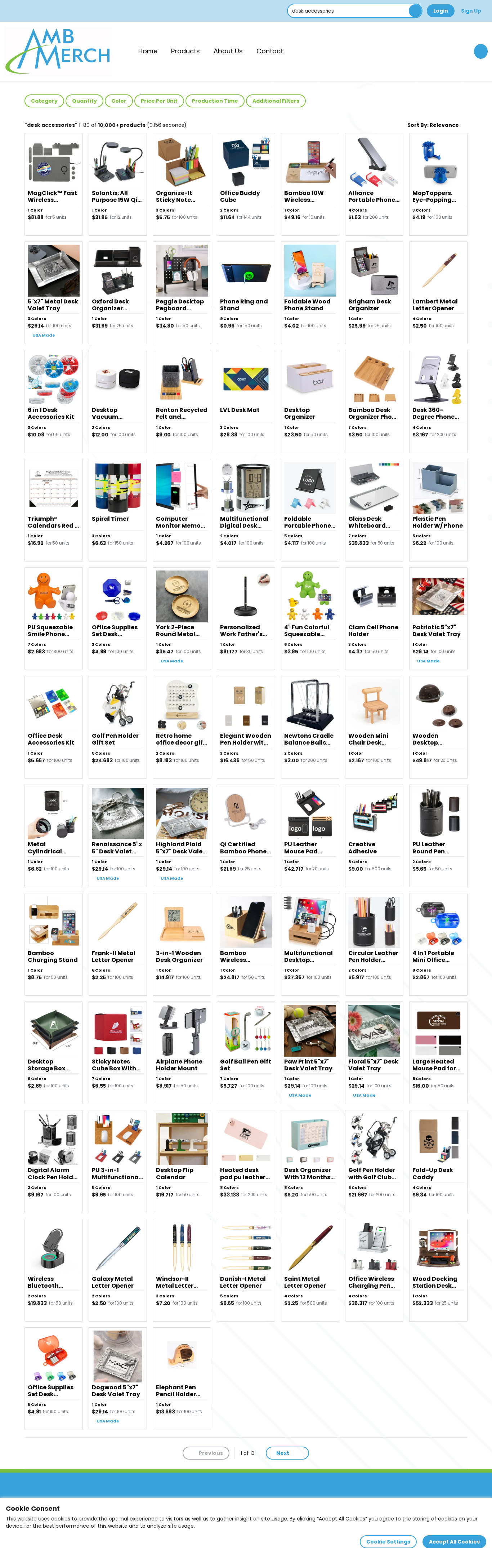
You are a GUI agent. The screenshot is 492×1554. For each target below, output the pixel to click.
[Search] (415, 10)
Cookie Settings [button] (388, 1541)
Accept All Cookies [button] (454, 1541)
